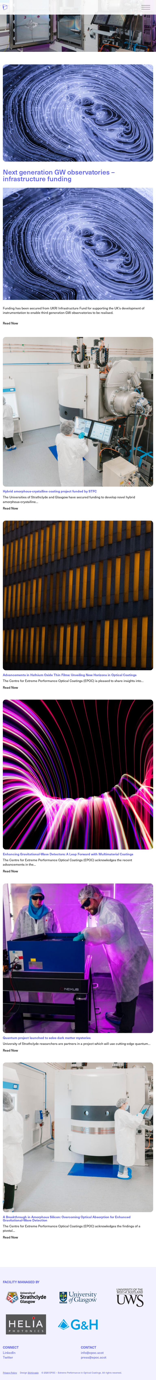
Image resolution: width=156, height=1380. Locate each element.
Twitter (8, 1357)
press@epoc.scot (93, 1357)
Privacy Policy (10, 1372)
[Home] (5, 7)
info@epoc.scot (92, 1352)
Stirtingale (33, 1372)
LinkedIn (9, 1352)
